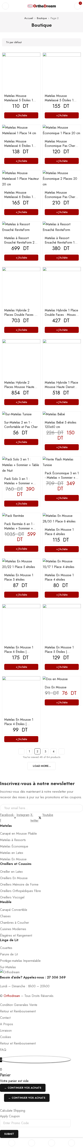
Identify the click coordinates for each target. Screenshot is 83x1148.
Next (62, 751)
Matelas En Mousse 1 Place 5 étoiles (18, 577)
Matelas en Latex (11, 852)
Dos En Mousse (55, 687)
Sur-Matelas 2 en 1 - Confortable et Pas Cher (21, 424)
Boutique (42, 18)
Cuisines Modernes (13, 929)
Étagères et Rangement (16, 935)
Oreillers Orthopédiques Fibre (20, 891)
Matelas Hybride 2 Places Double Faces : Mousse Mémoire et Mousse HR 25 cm (19, 317)
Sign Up (78, 808)
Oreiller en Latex (11, 871)
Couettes (6, 948)
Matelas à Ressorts (13, 840)
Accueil (28, 18)
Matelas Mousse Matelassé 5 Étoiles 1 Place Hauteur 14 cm (18, 100)
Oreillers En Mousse (14, 878)
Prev (21, 751)
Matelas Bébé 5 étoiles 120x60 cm (60, 424)
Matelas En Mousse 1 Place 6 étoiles (59, 531)
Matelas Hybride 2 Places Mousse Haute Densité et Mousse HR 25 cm (19, 389)
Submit (9, 1134)
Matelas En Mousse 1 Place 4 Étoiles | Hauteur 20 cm (18, 724)
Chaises (5, 916)
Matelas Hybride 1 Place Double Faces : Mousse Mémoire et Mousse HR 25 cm (61, 317)
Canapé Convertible (13, 909)
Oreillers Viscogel (12, 897)
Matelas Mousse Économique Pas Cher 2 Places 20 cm (61, 197)
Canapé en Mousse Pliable (18, 833)
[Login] (71, 1143)
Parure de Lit (9, 954)
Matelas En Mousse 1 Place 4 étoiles (59, 577)
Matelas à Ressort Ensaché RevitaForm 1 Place (60, 242)
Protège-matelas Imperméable (20, 960)
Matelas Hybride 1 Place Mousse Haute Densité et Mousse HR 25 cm (61, 387)
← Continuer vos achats (22, 1088)
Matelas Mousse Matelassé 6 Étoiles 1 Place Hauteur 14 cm (18, 145)
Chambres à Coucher (14, 922)
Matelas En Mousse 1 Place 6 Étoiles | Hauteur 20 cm (18, 651)
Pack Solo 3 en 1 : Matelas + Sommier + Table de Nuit (18, 483)
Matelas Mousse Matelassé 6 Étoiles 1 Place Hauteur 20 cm (18, 197)
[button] (62, 447)
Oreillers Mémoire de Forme (19, 884)
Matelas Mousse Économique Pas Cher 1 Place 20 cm (61, 145)
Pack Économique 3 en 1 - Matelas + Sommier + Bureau (62, 477)
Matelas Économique (14, 846)
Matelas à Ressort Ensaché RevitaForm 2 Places (19, 242)
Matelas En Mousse (13, 859)
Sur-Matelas (8, 967)
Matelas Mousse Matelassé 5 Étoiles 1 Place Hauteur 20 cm (59, 100)
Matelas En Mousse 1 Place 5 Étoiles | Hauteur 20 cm (59, 651)
